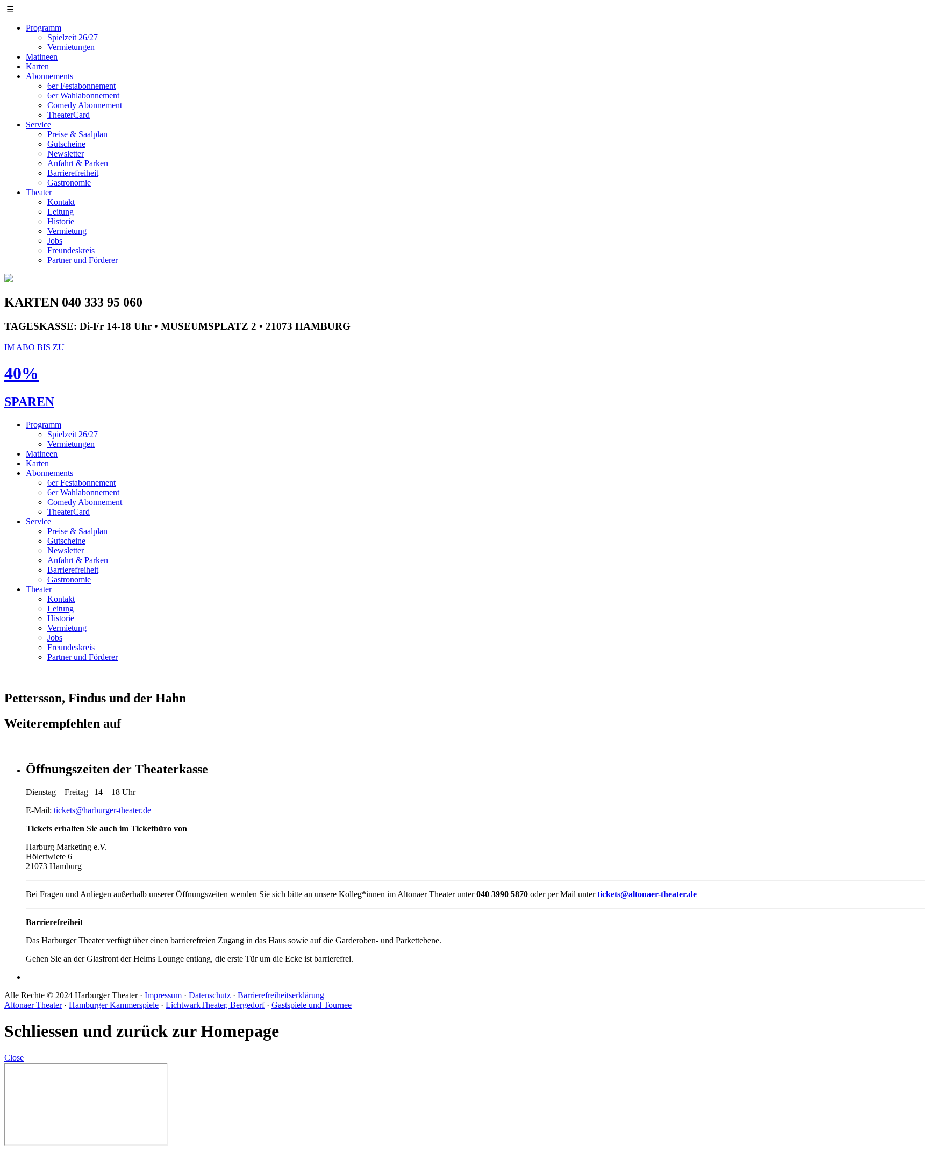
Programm (43, 27)
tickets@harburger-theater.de (102, 810)
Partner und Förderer (82, 260)
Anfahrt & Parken (77, 163)
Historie (60, 221)
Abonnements (49, 76)
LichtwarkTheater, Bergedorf (215, 1004)
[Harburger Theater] (8, 279)
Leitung (60, 211)
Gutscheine (66, 143)
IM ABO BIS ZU (34, 347)
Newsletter (65, 153)
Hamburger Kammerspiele (114, 1004)
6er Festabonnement (81, 85)
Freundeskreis (71, 250)
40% (21, 373)
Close (14, 1057)
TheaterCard (68, 114)
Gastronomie (69, 182)
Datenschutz (210, 995)
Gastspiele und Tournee (311, 1004)
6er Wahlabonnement (83, 95)
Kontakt (61, 202)
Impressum (163, 995)
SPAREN (29, 402)
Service (38, 124)
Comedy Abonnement (84, 105)
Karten (37, 66)
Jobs (54, 240)
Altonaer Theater (33, 1004)
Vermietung (67, 231)
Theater (39, 192)
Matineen (42, 56)
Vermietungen (71, 47)
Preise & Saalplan (77, 134)
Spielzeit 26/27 (72, 37)
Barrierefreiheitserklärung (281, 995)
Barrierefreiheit (72, 172)
